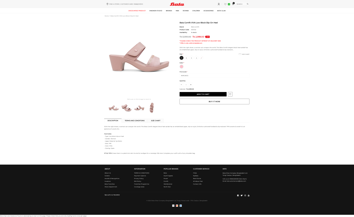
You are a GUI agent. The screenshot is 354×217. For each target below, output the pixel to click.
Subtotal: (183, 89)
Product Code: (184, 29)
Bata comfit (195, 27)
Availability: (183, 32)
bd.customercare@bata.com (236, 181)
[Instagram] (245, 195)
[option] (139, 57)
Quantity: (183, 81)
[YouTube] (248, 195)
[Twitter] (242, 195)
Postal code (185, 200)
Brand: (182, 27)
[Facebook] (238, 195)
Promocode (183, 71)
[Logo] (177, 4)
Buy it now (214, 102)
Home (107, 16)
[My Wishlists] (225, 4)
